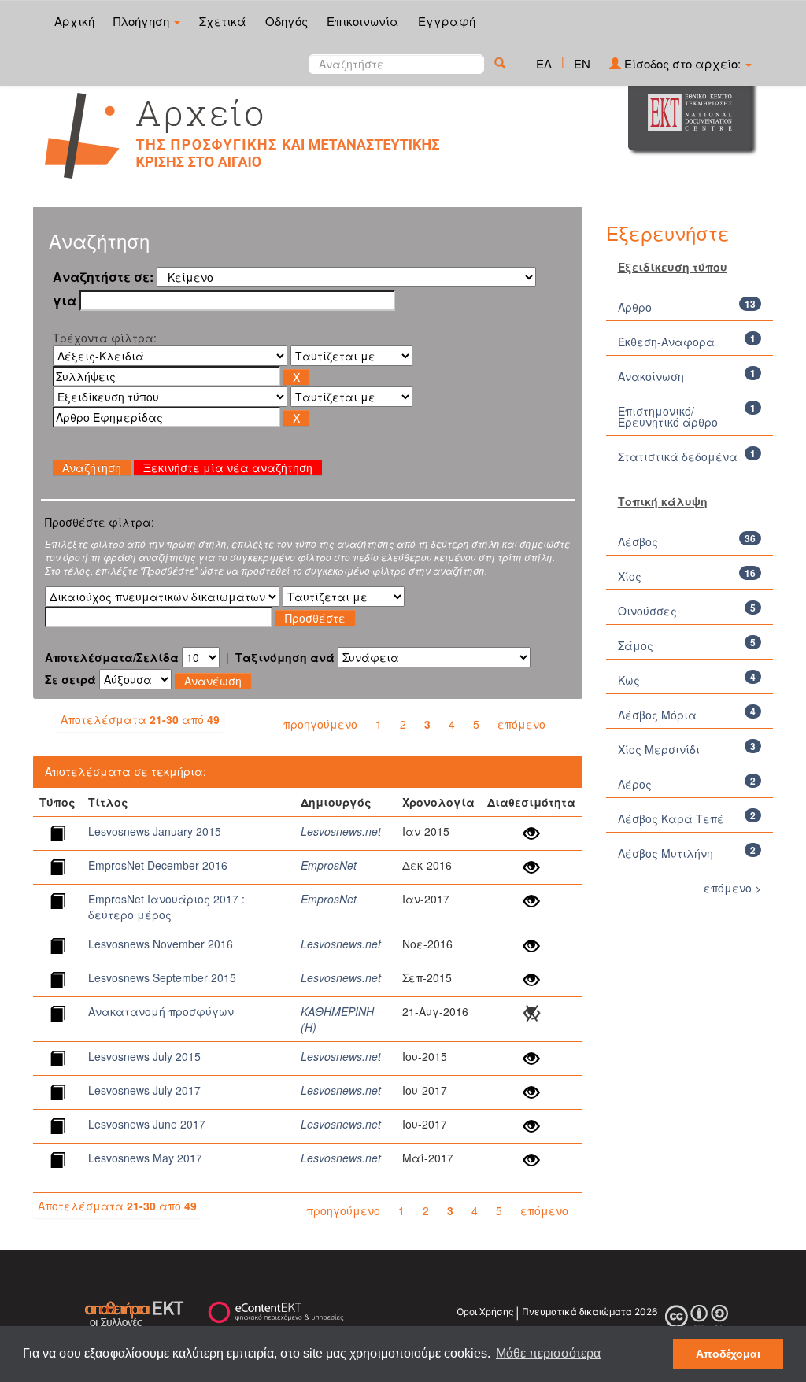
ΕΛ (544, 63)
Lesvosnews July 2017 (144, 1090)
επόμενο (521, 724)
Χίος (629, 576)
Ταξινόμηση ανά (285, 657)
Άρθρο (635, 307)
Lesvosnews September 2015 (162, 977)
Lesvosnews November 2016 (160, 944)
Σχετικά (222, 21)
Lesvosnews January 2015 (154, 831)
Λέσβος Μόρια (657, 714)
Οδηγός (286, 21)
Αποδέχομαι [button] (728, 1353)
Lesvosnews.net (341, 831)
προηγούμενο (320, 724)
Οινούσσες (647, 611)
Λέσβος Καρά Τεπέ (671, 818)
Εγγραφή (446, 21)
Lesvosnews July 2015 (144, 1056)
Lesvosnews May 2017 (145, 1158)
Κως (629, 680)
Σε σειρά (70, 679)
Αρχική (74, 21)
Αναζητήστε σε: (103, 277)
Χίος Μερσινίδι (659, 749)
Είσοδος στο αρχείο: (682, 63)
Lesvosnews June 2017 (146, 1124)
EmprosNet (329, 865)
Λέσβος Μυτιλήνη (665, 853)
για (64, 300)
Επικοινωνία (363, 21)
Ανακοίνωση (651, 376)
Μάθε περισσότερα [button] (548, 1353)
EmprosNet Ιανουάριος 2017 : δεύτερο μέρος (166, 906)
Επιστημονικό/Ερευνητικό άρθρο (668, 416)
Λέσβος (638, 541)
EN (582, 63)
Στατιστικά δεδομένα (678, 456)
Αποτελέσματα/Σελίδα (112, 657)
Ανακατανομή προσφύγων (161, 1011)
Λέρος (635, 784)
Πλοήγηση (142, 21)
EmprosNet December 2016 (157, 865)
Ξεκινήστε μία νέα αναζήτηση (227, 467)
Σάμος (635, 645)
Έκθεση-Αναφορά (666, 341)
